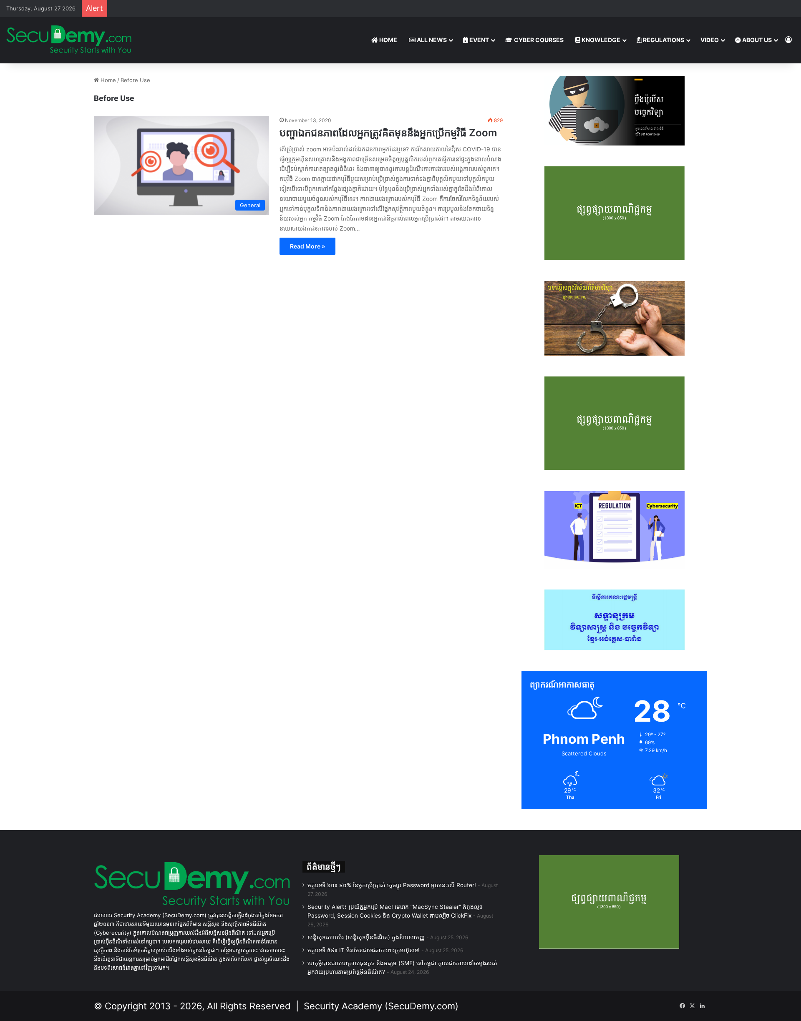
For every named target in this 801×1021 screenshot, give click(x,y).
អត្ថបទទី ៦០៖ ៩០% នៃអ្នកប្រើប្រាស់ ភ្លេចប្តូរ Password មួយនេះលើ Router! (391, 885)
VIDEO (709, 39)
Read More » (307, 246)
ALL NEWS (431, 39)
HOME (387, 39)
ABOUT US (756, 39)
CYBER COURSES (538, 39)
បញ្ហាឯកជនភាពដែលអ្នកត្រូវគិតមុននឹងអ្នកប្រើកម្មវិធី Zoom (388, 133)
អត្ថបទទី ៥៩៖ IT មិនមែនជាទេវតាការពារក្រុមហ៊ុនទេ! (363, 950)
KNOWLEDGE (600, 39)
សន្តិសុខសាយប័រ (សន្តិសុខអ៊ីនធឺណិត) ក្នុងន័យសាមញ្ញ (366, 937)
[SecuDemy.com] (68, 40)
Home (107, 80)
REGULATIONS (663, 39)
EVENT (478, 39)
